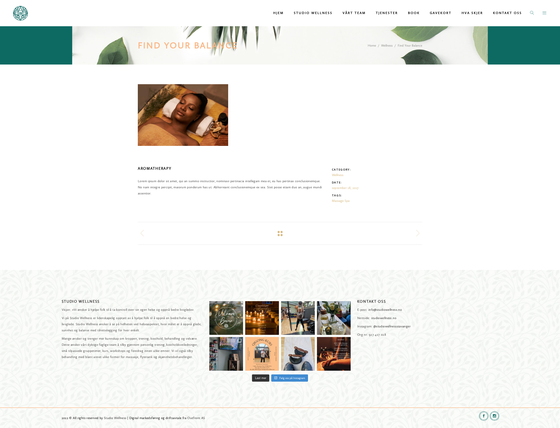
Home (372, 45)
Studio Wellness (115, 418)
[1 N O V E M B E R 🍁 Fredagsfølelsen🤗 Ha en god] (226, 354)
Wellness (387, 45)
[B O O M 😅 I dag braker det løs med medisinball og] (298, 318)
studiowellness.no (383, 318)
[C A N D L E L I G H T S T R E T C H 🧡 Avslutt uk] (262, 318)
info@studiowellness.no (385, 310)
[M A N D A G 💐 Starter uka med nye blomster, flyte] (334, 318)
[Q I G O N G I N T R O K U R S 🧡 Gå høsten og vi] (262, 354)
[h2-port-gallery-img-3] (183, 115)
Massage (338, 201)
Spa (347, 201)
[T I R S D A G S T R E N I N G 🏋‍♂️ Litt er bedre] (298, 354)
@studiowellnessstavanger (392, 326)
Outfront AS (196, 418)
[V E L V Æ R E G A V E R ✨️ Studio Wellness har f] (226, 318)
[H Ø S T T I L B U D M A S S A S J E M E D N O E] (334, 354)
